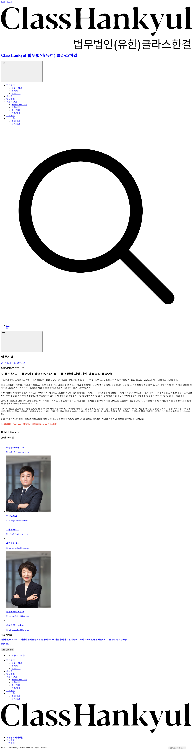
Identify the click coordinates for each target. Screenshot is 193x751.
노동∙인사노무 (18, 655)
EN (7, 328)
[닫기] (22, 71)
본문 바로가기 (7, 2)
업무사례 (21, 363)
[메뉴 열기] (22, 341)
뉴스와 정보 (10, 363)
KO (7, 325)
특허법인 (8, 129)
